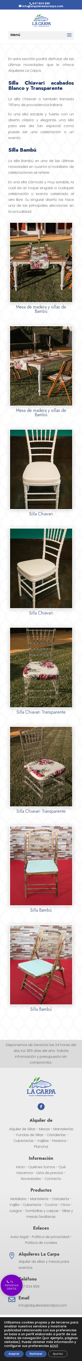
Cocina (51, 1204)
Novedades (31, 1178)
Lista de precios (50, 1172)
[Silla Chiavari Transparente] (41, 706)
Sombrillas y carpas (42, 1210)
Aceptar (14, 1354)
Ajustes (58, 1354)
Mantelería (39, 1198)
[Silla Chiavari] (41, 508)
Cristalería (60, 1198)
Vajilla (14, 1204)
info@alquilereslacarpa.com (43, 1305)
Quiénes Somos (41, 1166)
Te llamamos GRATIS (12, 1285)
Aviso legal (19, 1236)
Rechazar (36, 1354)
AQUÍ (54, 1346)
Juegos (15, 1210)
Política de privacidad (50, 1236)
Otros (65, 1204)
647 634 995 (41, 3)
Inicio (20, 1166)
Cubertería (32, 1204)
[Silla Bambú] (41, 904)
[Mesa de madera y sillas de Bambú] (41, 301)
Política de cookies (41, 1242)
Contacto (52, 1178)
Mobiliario (18, 1198)
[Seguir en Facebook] (41, 1106)
